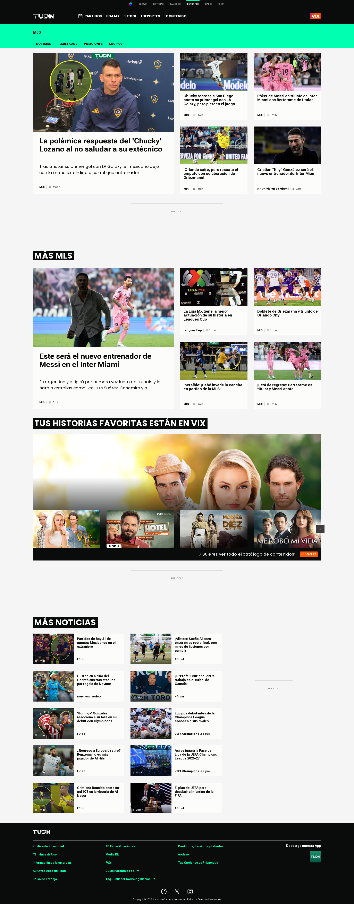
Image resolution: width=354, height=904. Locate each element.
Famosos (175, 4)
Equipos (116, 44)
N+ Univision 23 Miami (273, 188)
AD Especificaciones (120, 846)
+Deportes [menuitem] (150, 16)
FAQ (108, 862)
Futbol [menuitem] (130, 16)
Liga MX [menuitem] (112, 16)
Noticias (158, 4)
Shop (221, 4)
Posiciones (93, 44)
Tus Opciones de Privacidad (198, 862)
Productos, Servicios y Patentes (201, 846)
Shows (143, 4)
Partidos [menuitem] (93, 16)
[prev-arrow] (30, 529)
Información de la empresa (52, 862)
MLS (42, 187)
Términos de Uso (45, 854)
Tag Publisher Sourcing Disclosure (130, 879)
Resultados (67, 44)
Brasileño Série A (89, 696)
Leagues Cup (193, 330)
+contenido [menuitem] (175, 16)
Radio (208, 4)
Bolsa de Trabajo (45, 879)
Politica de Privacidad (48, 846)
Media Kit (112, 854)
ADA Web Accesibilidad (49, 870)
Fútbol (81, 659)
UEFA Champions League (192, 734)
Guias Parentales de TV (122, 870)
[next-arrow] (320, 529)
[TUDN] (44, 16)
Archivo (183, 854)
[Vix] (315, 16)
